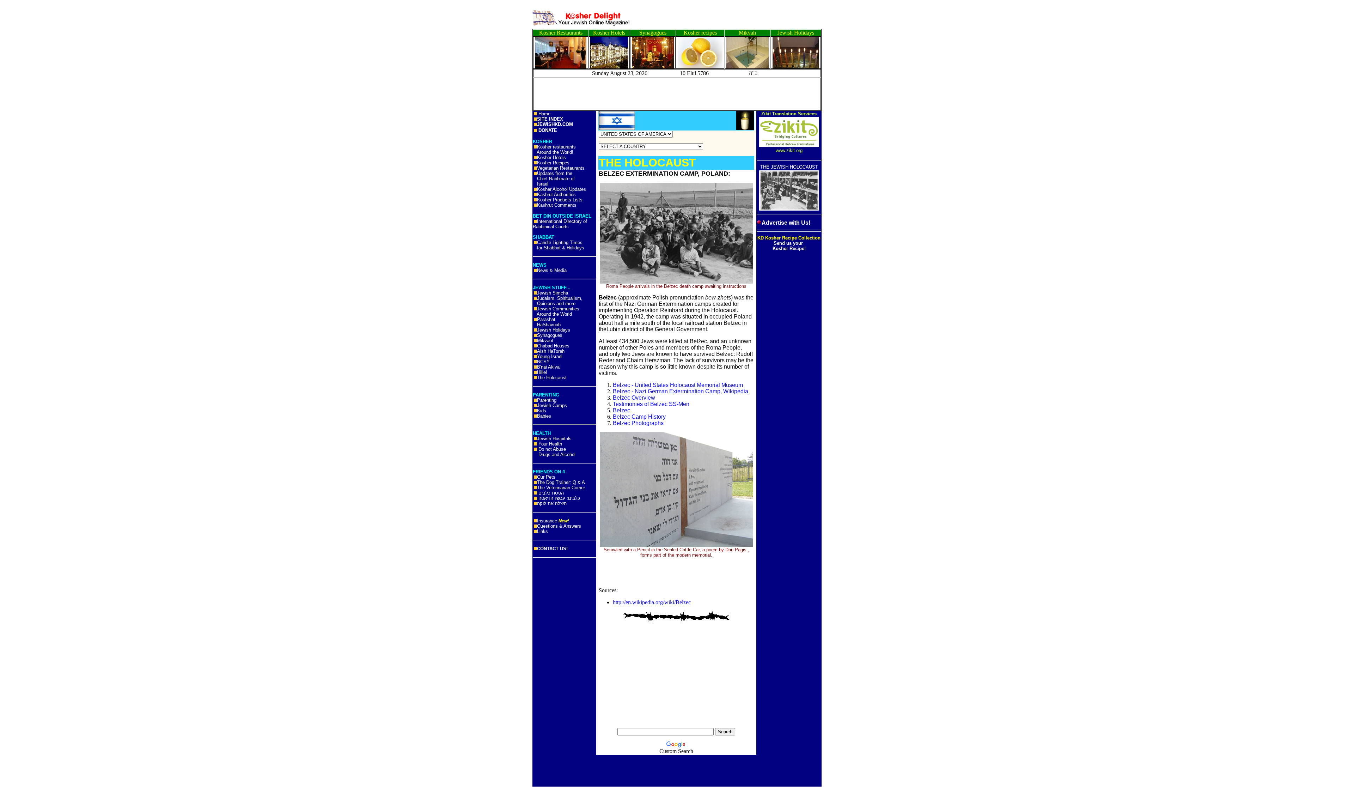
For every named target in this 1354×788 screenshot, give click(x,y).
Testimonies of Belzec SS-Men (651, 404)
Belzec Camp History (639, 417)
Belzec (621, 410)
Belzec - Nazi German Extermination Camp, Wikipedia (680, 391)
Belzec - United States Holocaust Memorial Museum (678, 385)
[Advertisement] (32, 109)
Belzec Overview (634, 398)
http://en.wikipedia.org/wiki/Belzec (652, 602)
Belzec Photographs (638, 423)
